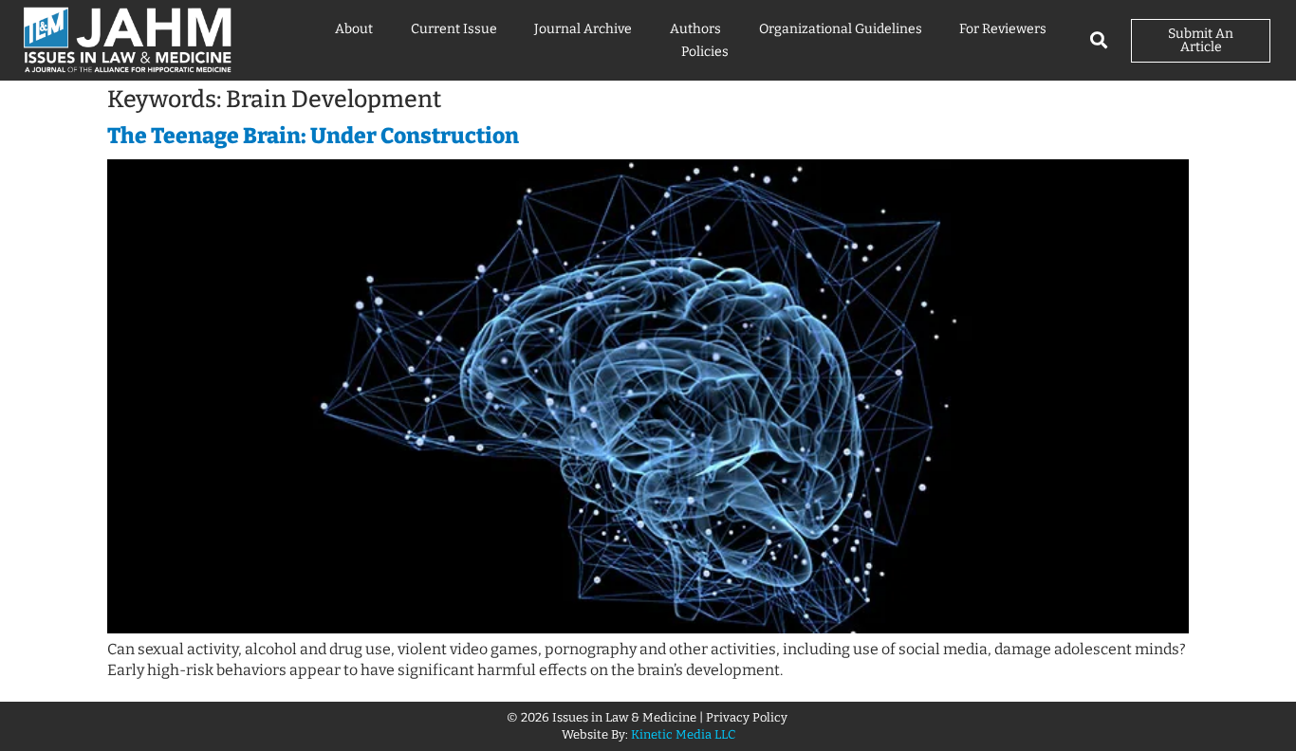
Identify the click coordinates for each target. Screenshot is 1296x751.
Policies (705, 52)
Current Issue (454, 29)
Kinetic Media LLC (683, 734)
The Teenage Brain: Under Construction (313, 135)
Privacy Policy (748, 717)
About (354, 29)
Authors (695, 29)
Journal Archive (583, 29)
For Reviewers (1002, 29)
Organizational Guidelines (840, 29)
